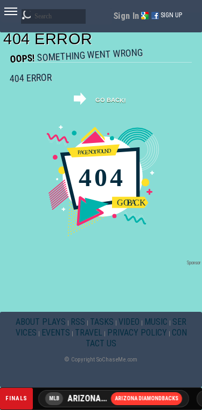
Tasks (102, 322)
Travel (88, 332)
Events (55, 332)
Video (129, 322)
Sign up (171, 15)
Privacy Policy (137, 332)
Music (156, 322)
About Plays (41, 322)
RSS (78, 322)
